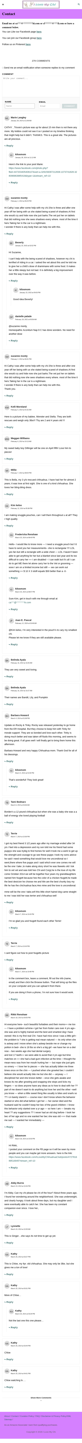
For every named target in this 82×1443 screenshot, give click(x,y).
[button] (41, 1399)
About (7, 1416)
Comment (8, 74)
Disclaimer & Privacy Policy (53, 1416)
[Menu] (3, 4)
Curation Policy (27, 1416)
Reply (9, 145)
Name (8, 102)
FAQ (38, 1416)
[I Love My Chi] (41, 4)
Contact (14, 1416)
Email (42, 102)
